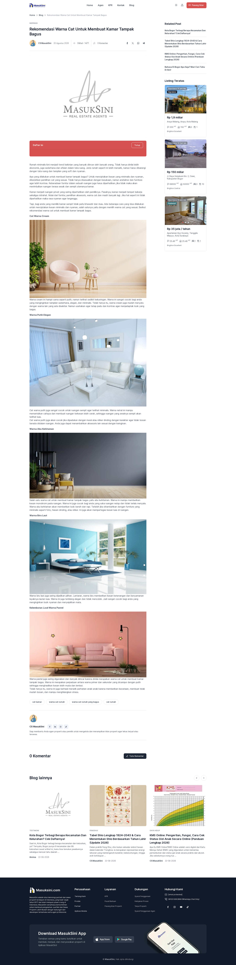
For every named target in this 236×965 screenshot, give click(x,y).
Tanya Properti (140, 906)
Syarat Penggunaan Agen (145, 911)
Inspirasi (34, 23)
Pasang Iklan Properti (113, 906)
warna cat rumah (57, 702)
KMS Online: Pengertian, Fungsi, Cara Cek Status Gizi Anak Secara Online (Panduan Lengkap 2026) (185, 57)
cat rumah (111, 702)
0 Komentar (103, 43)
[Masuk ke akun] (182, 5)
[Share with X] (132, 43)
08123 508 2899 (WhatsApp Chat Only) (183, 899)
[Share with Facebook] (127, 43)
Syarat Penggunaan (142, 896)
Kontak (120, 5)
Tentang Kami (80, 896)
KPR (110, 5)
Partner (78, 906)
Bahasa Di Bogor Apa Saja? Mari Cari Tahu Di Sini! (185, 68)
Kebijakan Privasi (141, 901)
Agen (100, 5)
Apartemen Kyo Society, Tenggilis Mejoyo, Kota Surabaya (182, 234)
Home (90, 5)
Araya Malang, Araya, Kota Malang (182, 121)
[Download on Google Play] (124, 939)
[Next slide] (202, 99)
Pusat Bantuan (110, 901)
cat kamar (37, 702)
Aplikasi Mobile (81, 911)
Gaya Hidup (155, 831)
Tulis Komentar (136, 756)
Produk (77, 901)
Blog (131, 5)
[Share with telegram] (143, 43)
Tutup (137, 145)
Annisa (33, 857)
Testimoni (34, 831)
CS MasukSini (44, 43)
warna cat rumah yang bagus (85, 702)
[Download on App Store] (103, 939)
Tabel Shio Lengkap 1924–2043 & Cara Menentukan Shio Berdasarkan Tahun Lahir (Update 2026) (185, 44)
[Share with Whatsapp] (138, 43)
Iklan (198, 5)
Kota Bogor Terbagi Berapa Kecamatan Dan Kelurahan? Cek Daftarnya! (185, 31)
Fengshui (94, 831)
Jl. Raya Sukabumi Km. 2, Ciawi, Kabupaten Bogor (181, 177)
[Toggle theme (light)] (176, 5)
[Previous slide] (196, 778)
